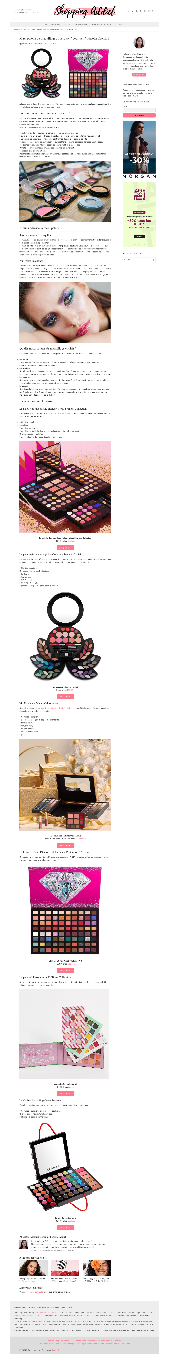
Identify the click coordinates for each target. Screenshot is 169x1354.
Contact (117, 1341)
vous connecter (37, 1292)
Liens (128, 1344)
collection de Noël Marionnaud (63, 708)
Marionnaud (81, 839)
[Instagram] (140, 11)
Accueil (17, 29)
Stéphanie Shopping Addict (33, 43)
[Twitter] (132, 11)
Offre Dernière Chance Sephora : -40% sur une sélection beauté (64, 1279)
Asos (71, 1087)
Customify (56, 1350)
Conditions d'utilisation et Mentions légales (57, 1344)
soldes (132, 1321)
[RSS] (152, 11)
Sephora (71, 541)
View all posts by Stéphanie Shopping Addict (48, 1250)
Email (125, 106)
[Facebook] (128, 11)
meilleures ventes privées (50, 1312)
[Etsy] (148, 11)
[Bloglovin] (136, 11)
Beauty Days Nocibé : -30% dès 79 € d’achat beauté (32, 1279)
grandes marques (21, 1315)
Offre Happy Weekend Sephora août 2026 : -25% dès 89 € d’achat (97, 1279)
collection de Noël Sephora (60, 413)
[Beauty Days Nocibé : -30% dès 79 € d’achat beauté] (33, 1268)
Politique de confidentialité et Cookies (95, 1344)
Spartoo (71, 964)
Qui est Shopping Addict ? (59, 1341)
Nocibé (71, 690)
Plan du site (119, 1344)
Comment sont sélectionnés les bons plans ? (92, 1341)
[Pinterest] (144, 11)
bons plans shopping (135, 63)
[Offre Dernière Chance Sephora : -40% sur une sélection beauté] (65, 1268)
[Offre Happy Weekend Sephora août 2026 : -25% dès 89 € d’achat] (97, 1268)
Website (71, 1250)
